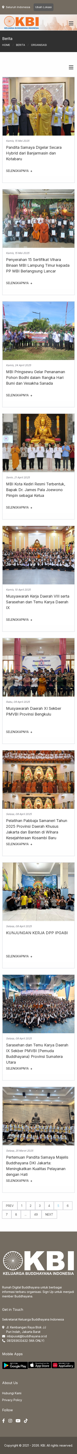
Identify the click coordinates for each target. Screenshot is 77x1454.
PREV (10, 1205)
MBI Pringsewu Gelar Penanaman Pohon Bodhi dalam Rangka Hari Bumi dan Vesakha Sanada (35, 377)
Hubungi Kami (11, 1393)
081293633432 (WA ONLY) (25, 1340)
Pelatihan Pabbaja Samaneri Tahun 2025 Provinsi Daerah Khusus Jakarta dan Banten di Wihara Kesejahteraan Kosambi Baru (36, 829)
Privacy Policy (12, 1400)
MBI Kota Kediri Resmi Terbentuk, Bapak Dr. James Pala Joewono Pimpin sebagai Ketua (35, 490)
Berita (20, 45)
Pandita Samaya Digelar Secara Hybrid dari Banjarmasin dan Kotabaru (34, 153)
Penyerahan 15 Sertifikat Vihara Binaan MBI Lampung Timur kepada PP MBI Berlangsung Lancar (38, 265)
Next (49, 1214)
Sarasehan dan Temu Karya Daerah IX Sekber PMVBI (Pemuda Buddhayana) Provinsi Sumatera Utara (37, 1053)
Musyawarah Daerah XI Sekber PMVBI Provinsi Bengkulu (33, 711)
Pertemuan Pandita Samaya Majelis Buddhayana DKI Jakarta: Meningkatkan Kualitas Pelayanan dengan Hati (37, 1166)
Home (6, 45)
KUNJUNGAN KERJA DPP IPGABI (37, 933)
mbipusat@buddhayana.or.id (27, 1336)
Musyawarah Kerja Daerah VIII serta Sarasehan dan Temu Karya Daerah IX (37, 602)
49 (36, 1214)
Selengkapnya (18, 171)
